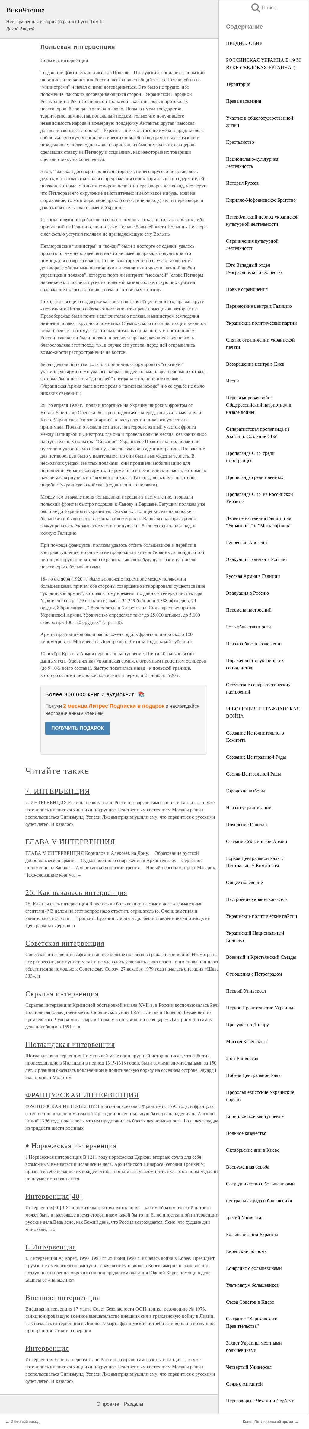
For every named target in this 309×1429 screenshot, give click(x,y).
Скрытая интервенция (62, 993)
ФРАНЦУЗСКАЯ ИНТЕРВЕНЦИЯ (82, 1095)
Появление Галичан (246, 824)
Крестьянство (240, 142)
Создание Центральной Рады (256, 757)
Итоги (232, 380)
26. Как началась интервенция (76, 892)
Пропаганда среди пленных (254, 477)
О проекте (108, 1404)
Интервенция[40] (53, 1196)
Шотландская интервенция (70, 1044)
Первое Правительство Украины (259, 1007)
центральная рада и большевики (259, 1200)
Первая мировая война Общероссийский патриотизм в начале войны (258, 404)
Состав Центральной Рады (253, 773)
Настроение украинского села (257, 899)
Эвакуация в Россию (247, 593)
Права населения (243, 101)
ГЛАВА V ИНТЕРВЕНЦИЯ (70, 841)
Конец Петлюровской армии (268, 1422)
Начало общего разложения (254, 643)
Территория (238, 84)
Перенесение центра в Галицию (259, 306)
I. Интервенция (50, 1246)
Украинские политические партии (261, 322)
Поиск (263, 7)
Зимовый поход (25, 1422)
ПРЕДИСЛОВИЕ (244, 43)
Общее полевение (244, 882)
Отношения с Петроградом (254, 974)
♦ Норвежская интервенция (71, 1145)
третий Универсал (244, 1217)
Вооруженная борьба (247, 1166)
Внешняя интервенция (62, 1297)
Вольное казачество (246, 1133)
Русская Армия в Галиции (253, 576)
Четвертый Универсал (249, 1367)
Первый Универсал (246, 990)
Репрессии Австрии (246, 542)
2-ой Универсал (242, 1058)
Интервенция (47, 1348)
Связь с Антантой (244, 1383)
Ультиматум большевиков (252, 1285)
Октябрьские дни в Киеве (252, 1150)
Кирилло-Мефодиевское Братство (261, 200)
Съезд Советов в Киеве (250, 1301)
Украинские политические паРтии (261, 916)
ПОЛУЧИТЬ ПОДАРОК (77, 728)
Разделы (133, 1404)
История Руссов (242, 183)
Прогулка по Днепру (247, 1024)
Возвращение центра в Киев (255, 363)
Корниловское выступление (255, 1116)
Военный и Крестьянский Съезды (261, 957)
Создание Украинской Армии (256, 841)
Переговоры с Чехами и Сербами (260, 1400)
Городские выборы (245, 790)
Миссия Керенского (246, 1041)
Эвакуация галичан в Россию (256, 559)
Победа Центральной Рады (254, 1075)
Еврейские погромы (247, 1251)
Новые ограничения (247, 289)
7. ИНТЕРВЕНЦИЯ (57, 791)
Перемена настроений (249, 609)
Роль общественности (248, 626)
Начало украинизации (249, 807)
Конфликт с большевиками (254, 1268)
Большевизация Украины (252, 1234)
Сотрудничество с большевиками (260, 1183)
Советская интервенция (64, 943)
